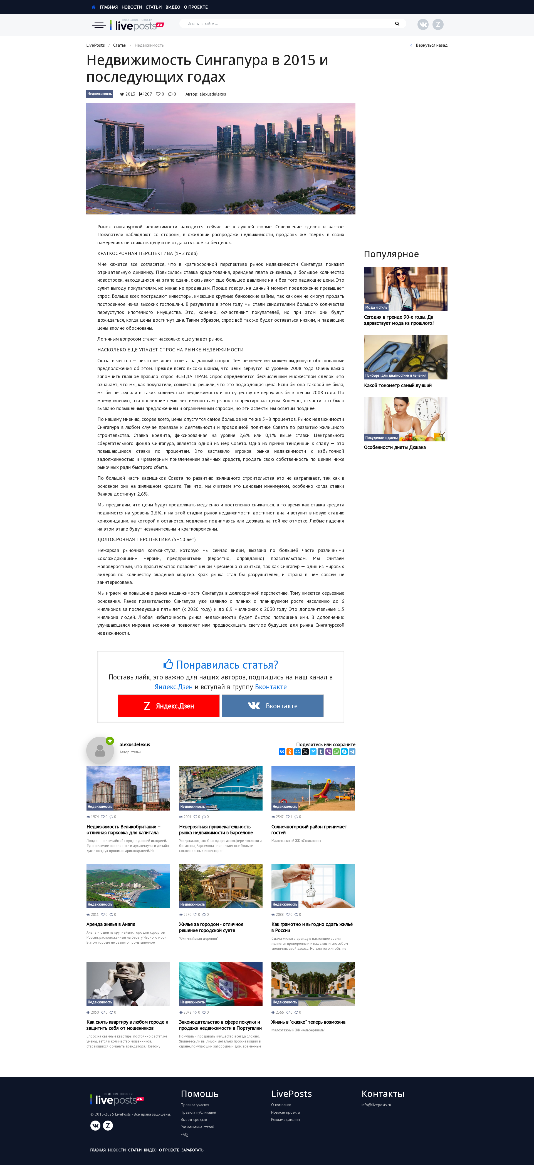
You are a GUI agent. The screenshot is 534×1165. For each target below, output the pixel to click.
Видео (172, 7)
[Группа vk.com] (423, 24)
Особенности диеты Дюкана (395, 447)
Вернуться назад (431, 45)
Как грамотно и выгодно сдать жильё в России (312, 927)
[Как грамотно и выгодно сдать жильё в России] (313, 886)
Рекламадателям (285, 1119)
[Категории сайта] (99, 25)
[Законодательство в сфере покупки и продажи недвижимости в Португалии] (221, 984)
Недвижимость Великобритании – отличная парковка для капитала (123, 830)
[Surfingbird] (313, 751)
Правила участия (195, 1104)
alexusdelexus (212, 94)
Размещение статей (197, 1126)
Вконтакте (271, 686)
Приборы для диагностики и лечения (395, 375)
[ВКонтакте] (282, 751)
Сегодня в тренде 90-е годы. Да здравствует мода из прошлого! (399, 320)
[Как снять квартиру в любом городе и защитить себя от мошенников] (128, 984)
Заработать (192, 1150)
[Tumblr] (321, 751)
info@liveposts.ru (376, 1104)
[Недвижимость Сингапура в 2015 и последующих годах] (220, 158)
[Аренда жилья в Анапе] (128, 886)
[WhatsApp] (336, 751)
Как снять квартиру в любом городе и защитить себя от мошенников (127, 1025)
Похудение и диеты (381, 437)
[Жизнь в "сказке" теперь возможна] (313, 984)
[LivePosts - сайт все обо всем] (137, 25)
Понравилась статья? (225, 664)
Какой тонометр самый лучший (398, 385)
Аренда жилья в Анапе (110, 924)
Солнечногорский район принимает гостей (309, 830)
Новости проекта (285, 1112)
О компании (281, 1104)
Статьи (154, 7)
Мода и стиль (376, 307)
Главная (108, 7)
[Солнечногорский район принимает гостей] (313, 788)
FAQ (184, 1134)
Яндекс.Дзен (174, 686)
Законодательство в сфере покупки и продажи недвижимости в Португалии (220, 1025)
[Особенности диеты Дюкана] (406, 419)
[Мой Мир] (297, 751)
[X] (305, 751)
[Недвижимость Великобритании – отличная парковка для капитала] (128, 788)
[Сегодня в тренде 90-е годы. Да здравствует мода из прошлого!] (406, 289)
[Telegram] (352, 751)
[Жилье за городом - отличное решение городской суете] (221, 886)
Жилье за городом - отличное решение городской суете (211, 927)
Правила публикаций (198, 1112)
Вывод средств (194, 1119)
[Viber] (328, 751)
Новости (132, 7)
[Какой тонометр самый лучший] (406, 357)
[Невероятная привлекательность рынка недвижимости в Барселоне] (221, 788)
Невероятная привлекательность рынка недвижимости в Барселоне (216, 830)
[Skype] (344, 751)
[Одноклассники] (289, 751)
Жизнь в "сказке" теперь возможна (308, 1022)
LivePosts (95, 45)
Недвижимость (100, 93)
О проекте (196, 7)
